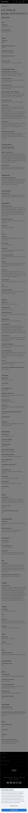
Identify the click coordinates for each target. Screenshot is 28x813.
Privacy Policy (12, 801)
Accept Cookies (14, 810)
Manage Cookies (14, 805)
